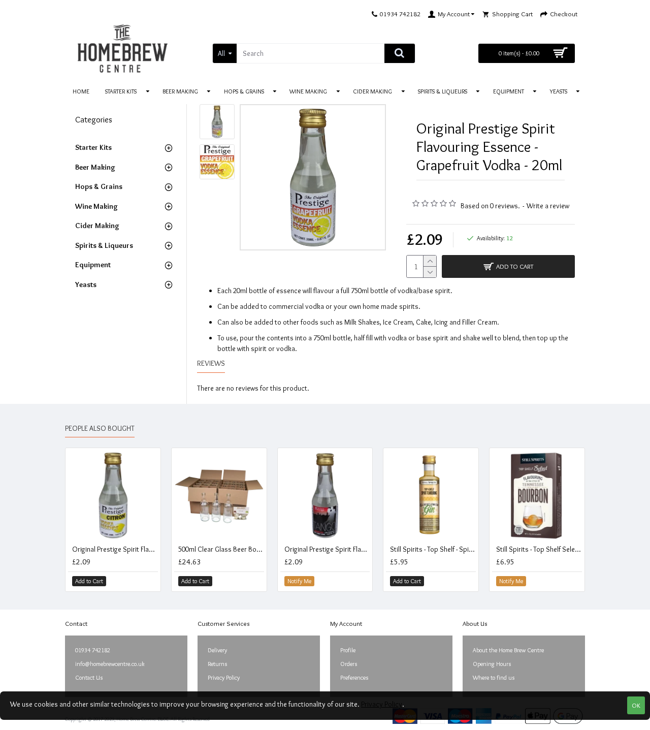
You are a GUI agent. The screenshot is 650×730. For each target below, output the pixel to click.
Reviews (211, 363)
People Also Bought (100, 428)
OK (636, 705)
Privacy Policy (381, 704)
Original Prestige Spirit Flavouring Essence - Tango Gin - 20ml (327, 549)
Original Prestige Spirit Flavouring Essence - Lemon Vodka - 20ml (115, 549)
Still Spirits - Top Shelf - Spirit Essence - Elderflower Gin (433, 549)
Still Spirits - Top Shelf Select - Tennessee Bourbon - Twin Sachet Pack (539, 549)
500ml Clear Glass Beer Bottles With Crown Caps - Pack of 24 (221, 549)
